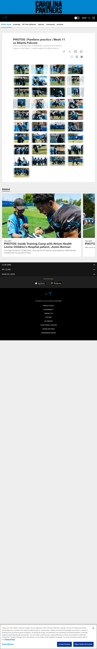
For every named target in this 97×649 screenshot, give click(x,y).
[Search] (89, 18)
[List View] (81, 57)
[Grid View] (76, 57)
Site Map (48, 317)
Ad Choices (48, 321)
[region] (48, 636)
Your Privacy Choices (48, 325)
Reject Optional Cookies (83, 644)
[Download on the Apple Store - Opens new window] (40, 283)
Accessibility (48, 309)
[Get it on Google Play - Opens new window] (56, 284)
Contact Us (48, 313)
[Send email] (75, 53)
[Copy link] (81, 52)
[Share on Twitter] (70, 53)
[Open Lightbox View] (21, 69)
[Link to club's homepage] (5, 17)
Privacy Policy (48, 305)
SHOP (84, 18)
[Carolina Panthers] (48, 294)
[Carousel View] (71, 57)
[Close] (93, 628)
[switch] (77, 17)
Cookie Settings (48, 329)
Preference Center (48, 333)
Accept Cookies (64, 644)
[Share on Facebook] (64, 53)
